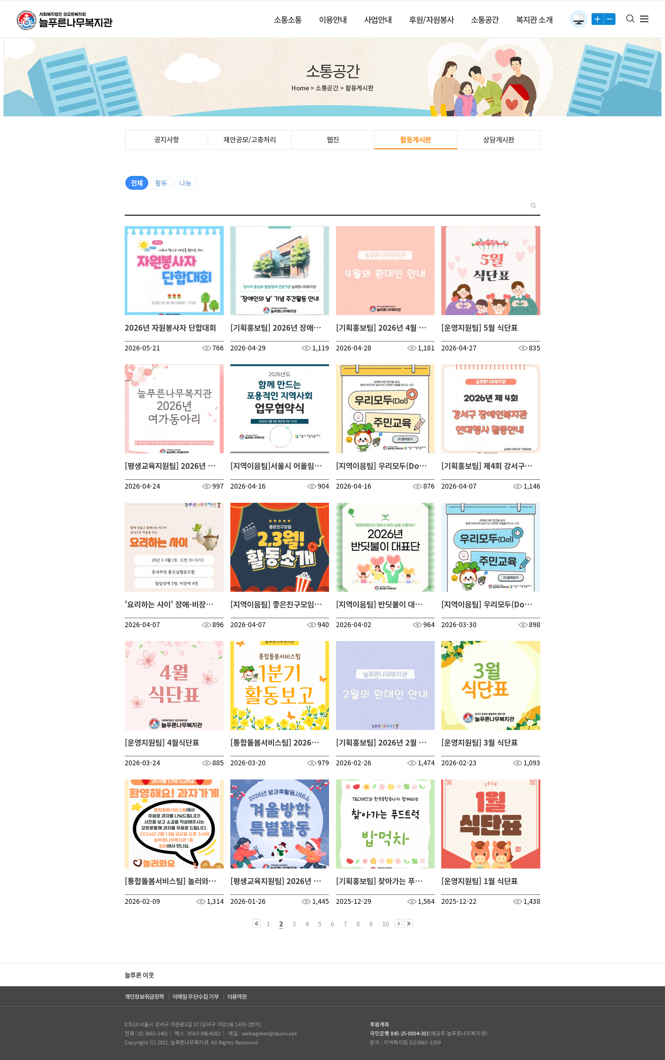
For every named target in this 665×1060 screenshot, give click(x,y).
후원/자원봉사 (431, 19)
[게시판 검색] (533, 205)
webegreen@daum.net (269, 1033)
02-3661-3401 (153, 1033)
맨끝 (409, 923)
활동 (161, 182)
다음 (398, 923)
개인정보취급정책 (144, 996)
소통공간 (485, 19)
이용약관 (237, 996)
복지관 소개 (534, 19)
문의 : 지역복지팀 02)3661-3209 (405, 1042)
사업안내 (378, 19)
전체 (137, 182)
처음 (256, 923)
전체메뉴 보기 (644, 19)
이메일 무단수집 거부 (195, 996)
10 (385, 923)
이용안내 (333, 19)
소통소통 (288, 19)
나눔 (185, 182)
